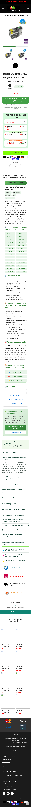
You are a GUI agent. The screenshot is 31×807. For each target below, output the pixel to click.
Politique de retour (7, 766)
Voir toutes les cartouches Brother (15, 427)
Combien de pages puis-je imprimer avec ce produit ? (14, 458)
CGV (3, 764)
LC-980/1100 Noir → (15, 391)
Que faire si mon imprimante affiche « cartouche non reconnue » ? (13, 498)
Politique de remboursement (13, 746)
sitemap (23, 746)
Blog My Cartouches (15, 750)
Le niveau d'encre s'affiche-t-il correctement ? (10, 504)
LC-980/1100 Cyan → (16, 395)
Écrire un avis (15, 612)
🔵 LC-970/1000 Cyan (15, 372)
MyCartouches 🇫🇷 (17, 798)
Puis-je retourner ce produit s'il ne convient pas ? (12, 535)
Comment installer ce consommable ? (13, 515)
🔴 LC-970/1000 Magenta (15, 376)
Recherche (15, 734)
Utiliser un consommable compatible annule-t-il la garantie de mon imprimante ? (14, 491)
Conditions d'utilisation (21, 742)
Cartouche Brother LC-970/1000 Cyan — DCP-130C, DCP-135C (15, 550)
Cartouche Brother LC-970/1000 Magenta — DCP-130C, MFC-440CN (16, 555)
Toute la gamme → (16, 432)
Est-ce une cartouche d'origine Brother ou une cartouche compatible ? (14, 484)
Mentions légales (6, 759)
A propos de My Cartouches (9, 769)
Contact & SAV (6, 762)
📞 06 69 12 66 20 (9, 742)
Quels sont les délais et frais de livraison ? (14, 530)
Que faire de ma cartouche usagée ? (12, 525)
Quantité (15, 162)
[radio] (15, 121)
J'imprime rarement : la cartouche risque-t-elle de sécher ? (14, 510)
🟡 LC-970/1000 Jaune (15, 380)
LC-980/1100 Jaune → (15, 403)
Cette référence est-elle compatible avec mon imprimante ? (13, 478)
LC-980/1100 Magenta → (16, 399)
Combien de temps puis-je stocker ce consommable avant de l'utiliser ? (12, 520)
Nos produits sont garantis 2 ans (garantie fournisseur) (16, 739)
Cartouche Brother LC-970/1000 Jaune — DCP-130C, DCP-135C (16, 561)
